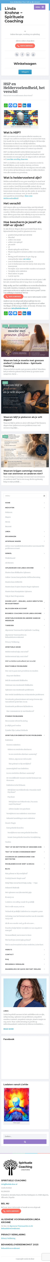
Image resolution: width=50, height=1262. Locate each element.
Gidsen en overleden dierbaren (20, 749)
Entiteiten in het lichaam (15, 785)
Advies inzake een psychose (19, 809)
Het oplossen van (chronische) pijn (18, 892)
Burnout (8, 527)
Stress (7, 522)
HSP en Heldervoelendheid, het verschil (20, 661)
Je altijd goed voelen (13, 726)
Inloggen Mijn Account (16, 608)
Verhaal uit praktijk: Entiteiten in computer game (24, 911)
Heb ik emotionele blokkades (16, 680)
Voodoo (8, 842)
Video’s (8, 949)
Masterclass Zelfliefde (13, 582)
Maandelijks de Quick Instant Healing (23, 969)
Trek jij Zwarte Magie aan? (15, 878)
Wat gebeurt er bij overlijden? (20, 764)
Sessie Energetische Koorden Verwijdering (24, 837)
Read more (8, 1029)
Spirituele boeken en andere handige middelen (22, 619)
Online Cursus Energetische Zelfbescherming (22, 577)
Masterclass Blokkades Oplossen (17, 572)
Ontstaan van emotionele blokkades (19, 685)
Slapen (8, 517)
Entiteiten (9, 740)
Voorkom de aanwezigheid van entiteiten (20, 858)
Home (7, 503)
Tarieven (9, 625)
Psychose (11, 797)
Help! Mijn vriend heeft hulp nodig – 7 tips (21, 883)
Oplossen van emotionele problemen (19, 690)
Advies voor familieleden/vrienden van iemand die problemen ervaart (24, 547)
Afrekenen (9, 563)
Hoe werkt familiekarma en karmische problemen (24, 695)
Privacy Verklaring (12, 642)
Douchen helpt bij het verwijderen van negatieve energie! (23, 929)
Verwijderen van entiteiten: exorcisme (21, 814)
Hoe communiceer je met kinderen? (20, 711)
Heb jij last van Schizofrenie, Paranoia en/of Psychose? (24, 791)
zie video (26, 259)
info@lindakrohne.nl (19, 308)
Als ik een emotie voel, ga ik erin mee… (20, 923)
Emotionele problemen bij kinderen (19, 706)
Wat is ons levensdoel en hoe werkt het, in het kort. (24, 945)
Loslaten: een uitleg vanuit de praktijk (19, 902)
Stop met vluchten (13, 676)
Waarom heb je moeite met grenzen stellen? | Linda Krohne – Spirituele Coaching (23, 363)
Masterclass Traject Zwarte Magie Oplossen (22, 587)
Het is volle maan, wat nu (14, 907)
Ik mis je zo (9, 897)
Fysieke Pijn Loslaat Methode (16, 730)
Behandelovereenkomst (10, 1248)
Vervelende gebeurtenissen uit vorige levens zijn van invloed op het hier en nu (23, 700)
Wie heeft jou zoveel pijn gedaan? (18, 940)
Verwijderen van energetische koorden (22, 833)
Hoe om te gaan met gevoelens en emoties (21, 671)
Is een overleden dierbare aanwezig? (23, 754)
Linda (7, 531)
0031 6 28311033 (26, 46)
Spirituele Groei (13, 647)
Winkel (8, 553)
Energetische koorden (14, 828)
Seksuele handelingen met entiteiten (20, 818)
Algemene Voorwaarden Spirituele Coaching (22, 630)
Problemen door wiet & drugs (19, 864)
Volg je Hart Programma (14, 596)
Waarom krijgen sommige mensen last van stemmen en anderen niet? (23, 472)
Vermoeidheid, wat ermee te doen (18, 935)
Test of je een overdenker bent (20, 852)
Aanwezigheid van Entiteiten (17, 769)
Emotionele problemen (16, 666)
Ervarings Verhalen (14, 964)
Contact (9, 954)
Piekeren (8, 512)
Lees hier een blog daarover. (17, 159)
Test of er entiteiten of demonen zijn (23, 847)
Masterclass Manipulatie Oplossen (18, 592)
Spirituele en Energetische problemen (23, 735)
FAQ (7, 959)
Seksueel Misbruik (12, 888)
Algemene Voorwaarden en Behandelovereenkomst (15, 636)
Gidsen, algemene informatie (20, 759)
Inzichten (9, 507)
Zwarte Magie (10, 823)
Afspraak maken (13, 541)
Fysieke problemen (14, 716)
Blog (5, 326)
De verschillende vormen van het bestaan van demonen (23, 779)
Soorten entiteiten (13, 745)
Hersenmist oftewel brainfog (16, 721)
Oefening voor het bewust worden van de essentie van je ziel (24, 917)
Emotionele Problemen (18, 326)
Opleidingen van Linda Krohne (19, 568)
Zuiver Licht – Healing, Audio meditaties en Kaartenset (24, 602)
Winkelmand (10, 558)
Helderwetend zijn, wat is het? (16, 657)
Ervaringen (10, 536)
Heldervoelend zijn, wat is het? (16, 652)
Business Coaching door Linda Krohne (23, 613)
